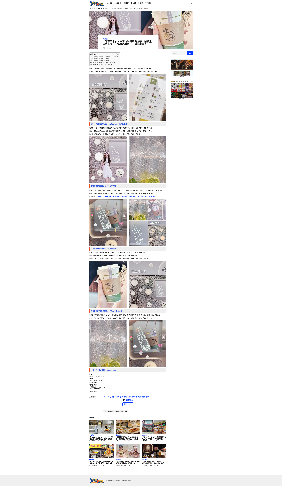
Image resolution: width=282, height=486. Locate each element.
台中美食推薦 (119, 411)
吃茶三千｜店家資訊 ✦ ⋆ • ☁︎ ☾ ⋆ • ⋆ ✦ (101, 64)
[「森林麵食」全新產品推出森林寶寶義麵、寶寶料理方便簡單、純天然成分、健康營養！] (128, 451)
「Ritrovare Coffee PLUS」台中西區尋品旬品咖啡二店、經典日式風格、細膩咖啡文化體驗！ (123, 397)
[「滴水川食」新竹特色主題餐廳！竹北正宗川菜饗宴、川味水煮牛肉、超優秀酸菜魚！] (154, 427)
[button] (191, 3)
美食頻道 (100, 8)
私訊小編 (129, 480)
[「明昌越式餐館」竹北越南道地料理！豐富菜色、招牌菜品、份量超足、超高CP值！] (128, 427)
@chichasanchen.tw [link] (98, 376)
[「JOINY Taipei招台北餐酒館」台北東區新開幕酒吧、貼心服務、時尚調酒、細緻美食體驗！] (154, 451)
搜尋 (190, 53)
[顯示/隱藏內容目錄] (117, 54)
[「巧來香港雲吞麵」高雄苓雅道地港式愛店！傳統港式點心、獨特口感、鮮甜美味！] (101, 451)
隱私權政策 (124, 480)
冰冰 (104, 411)
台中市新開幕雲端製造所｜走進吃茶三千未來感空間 (105, 56)
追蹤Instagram (127, 404)
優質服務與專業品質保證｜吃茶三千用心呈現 (103, 62)
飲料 (126, 411)
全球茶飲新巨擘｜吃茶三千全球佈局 (100, 58)
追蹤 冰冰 (129, 400)
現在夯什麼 (92, 8)
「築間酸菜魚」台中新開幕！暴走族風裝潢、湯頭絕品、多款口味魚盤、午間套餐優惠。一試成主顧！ (125, 196)
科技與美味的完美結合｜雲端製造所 (100, 60)
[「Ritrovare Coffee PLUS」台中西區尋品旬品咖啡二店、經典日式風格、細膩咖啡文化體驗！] (101, 427)
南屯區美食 (111, 411)
